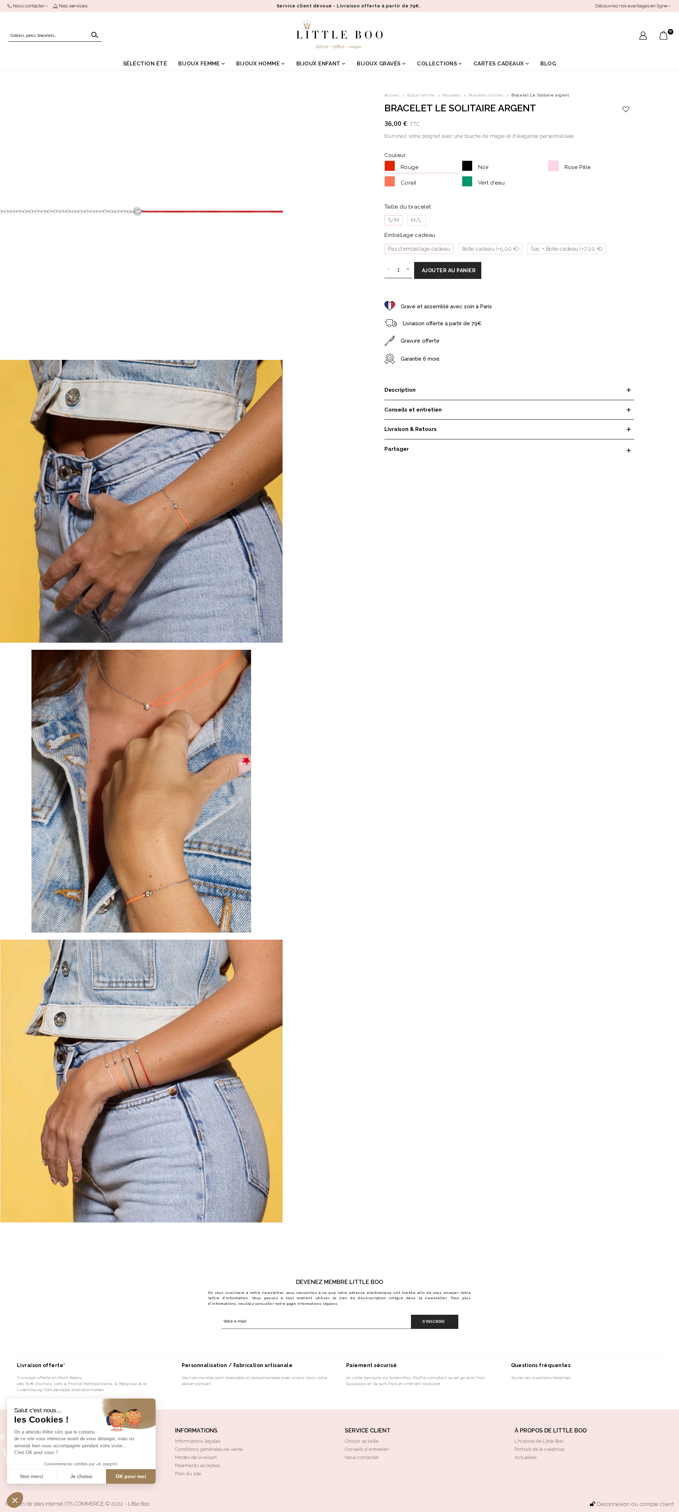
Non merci (31, 1476)
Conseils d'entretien (367, 1449)
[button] (14, 1499)
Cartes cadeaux (499, 63)
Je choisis (81, 1476)
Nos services (72, 5)
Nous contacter (362, 1457)
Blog (548, 63)
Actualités (526, 1457)
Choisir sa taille (361, 1441)
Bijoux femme (199, 63)
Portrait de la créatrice (539, 1449)
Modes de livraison (196, 1457)
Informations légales (317, 1304)
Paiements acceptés (197, 1465)
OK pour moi (131, 1476)
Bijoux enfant (318, 63)
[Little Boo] (339, 34)
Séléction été (145, 63)
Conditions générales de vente (209, 1449)
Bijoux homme (258, 63)
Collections (437, 63)
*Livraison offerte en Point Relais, (50, 1377)
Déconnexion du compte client (635, 1504)
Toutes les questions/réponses (541, 1377)
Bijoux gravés (378, 63)
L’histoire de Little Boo (539, 1441)
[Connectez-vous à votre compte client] (643, 36)
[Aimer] (626, 110)
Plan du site (188, 1473)
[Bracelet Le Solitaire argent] (141, 211)
